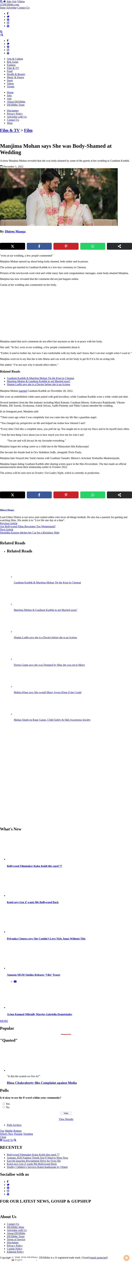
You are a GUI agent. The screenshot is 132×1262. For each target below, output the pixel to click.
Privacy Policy (15, 113)
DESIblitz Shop (15, 1227)
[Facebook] (7, 13)
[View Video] (15, 981)
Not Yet (63, 34)
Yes (8, 1103)
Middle (9, 1130)
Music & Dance (15, 77)
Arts (14, 1)
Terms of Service (16, 1239)
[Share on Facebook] (39, 246)
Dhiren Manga (15, 231)
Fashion (11, 64)
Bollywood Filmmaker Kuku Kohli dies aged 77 (34, 866)
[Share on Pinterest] (66, 246)
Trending (28, 1133)
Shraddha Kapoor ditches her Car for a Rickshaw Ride (29, 532)
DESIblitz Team (15, 104)
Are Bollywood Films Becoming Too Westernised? (28, 526)
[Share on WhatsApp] (92, 246)
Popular (18, 1133)
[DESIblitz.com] (10, 4)
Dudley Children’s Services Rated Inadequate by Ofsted (37, 1167)
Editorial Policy (15, 1251)
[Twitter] (8, 16)
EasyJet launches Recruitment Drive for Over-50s (34, 1160)
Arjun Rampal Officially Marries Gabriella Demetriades (39, 1014)
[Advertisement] (40, 313)
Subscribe (91, 34)
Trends (10, 86)
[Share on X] (12, 246)
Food (10, 71)
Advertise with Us (17, 116)
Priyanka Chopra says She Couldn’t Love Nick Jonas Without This (46, 938)
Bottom (17, 1130)
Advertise (11, 7)
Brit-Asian (12, 61)
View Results (66, 1119)
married (23, 390)
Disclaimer (13, 110)
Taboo (10, 83)
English (18, 1260)
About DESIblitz (16, 101)
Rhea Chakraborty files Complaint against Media (42, 1083)
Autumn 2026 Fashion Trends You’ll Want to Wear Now (37, 1157)
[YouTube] (8, 25)
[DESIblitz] (0, 34)
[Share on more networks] (119, 246)
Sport (10, 80)
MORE (4, 1021)
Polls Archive (14, 1125)
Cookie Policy (14, 1248)
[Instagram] (8, 22)
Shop (3, 7)
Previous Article (8, 523)
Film (28, 130)
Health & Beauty (16, 74)
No (7, 1107)
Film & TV (13, 68)
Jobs (9, 1)
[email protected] (98, 1257)
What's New (6, 1133)
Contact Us (23, 7)
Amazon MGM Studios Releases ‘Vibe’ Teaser (33, 974)
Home (10, 92)
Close (3, 1137)
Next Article (6, 529)
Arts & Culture (15, 58)
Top (2, 1130)
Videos (21, 1)
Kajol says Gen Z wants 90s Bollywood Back (33, 902)
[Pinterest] (8, 19)
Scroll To (8, 1140)
